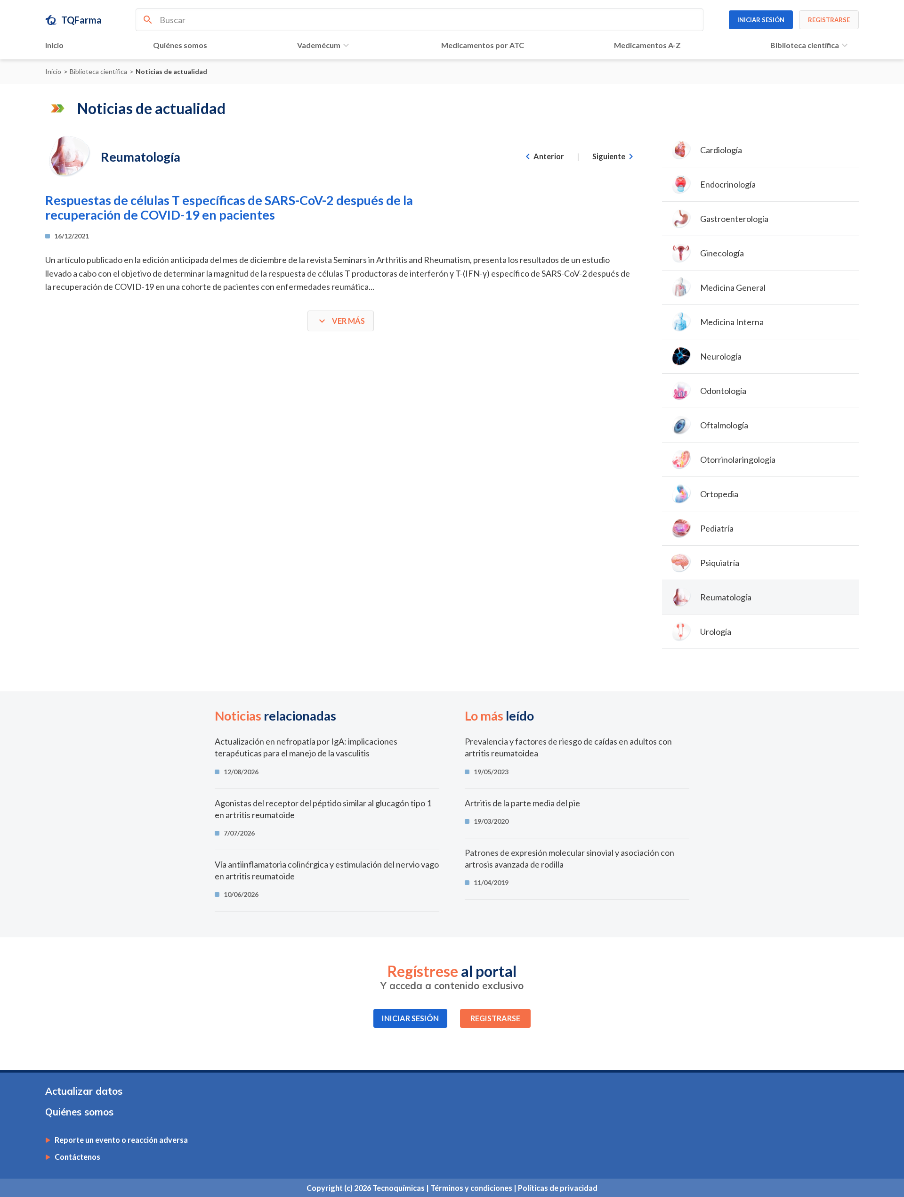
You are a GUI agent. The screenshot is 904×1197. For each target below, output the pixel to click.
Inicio (54, 45)
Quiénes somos (180, 45)
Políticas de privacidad (557, 1187)
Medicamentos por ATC (482, 45)
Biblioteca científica (804, 45)
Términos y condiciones (472, 1187)
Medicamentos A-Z (647, 45)
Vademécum (318, 45)
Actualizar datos (83, 1091)
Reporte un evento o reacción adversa (121, 1140)
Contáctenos (77, 1157)
